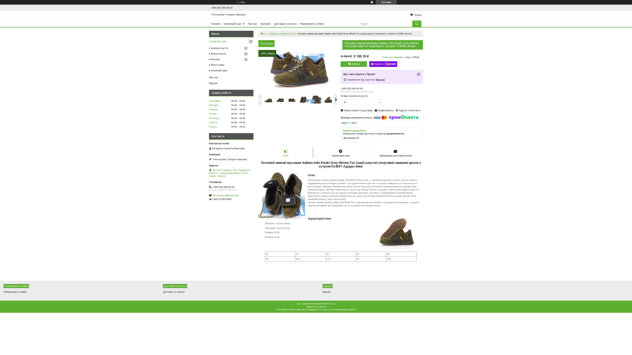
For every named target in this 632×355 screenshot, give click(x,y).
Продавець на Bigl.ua (316, 307)
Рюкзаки (215, 59)
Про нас (252, 23)
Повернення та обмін (312, 23)
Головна (215, 23)
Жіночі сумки (217, 65)
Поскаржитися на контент (318, 309)
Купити (355, 64)
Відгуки (213, 83)
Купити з (379, 64)
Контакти (266, 23)
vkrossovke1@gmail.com (225, 195)
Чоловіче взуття (219, 48)
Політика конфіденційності (343, 309)
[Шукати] (416, 24)
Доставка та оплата (285, 23)
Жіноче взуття (218, 53)
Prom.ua (331, 304)
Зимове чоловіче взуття (282, 33)
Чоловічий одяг (232, 23)
